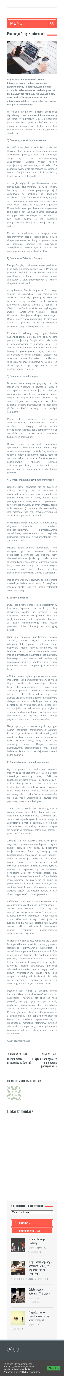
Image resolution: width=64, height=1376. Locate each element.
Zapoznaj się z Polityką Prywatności (22, 1372)
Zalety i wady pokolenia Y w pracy (39, 1291)
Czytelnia (35, 1081)
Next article (49, 1053)
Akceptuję (54, 1368)
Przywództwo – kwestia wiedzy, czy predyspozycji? (38, 1316)
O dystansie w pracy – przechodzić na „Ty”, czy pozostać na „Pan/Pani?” (40, 1268)
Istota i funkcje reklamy (36, 1241)
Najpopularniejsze (29, 1231)
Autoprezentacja (26, 1279)
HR (38, 1298)
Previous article (17, 1053)
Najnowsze (25, 1223)
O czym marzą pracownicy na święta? (19, 1060)
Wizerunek (41, 1248)
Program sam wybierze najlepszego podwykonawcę (44, 1062)
